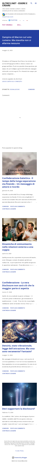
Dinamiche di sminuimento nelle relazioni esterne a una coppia (17, 246)
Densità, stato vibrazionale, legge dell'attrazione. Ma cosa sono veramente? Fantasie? (18, 348)
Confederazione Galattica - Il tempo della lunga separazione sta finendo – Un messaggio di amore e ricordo (19, 182)
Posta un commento (17, 206)
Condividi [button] (31, 89)
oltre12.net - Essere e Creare (14, 4)
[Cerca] (31, 3)
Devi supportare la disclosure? (18, 408)
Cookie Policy (19, 451)
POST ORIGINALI (7, 25)
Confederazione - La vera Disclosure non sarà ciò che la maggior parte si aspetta (18, 285)
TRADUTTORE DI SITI (7, 17)
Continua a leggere (9, 209)
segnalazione (15, 89)
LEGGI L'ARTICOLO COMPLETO (12, 81)
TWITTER (13, 20)
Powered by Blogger (20, 457)
